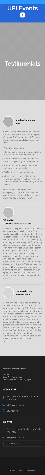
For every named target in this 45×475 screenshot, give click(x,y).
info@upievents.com (15, 405)
